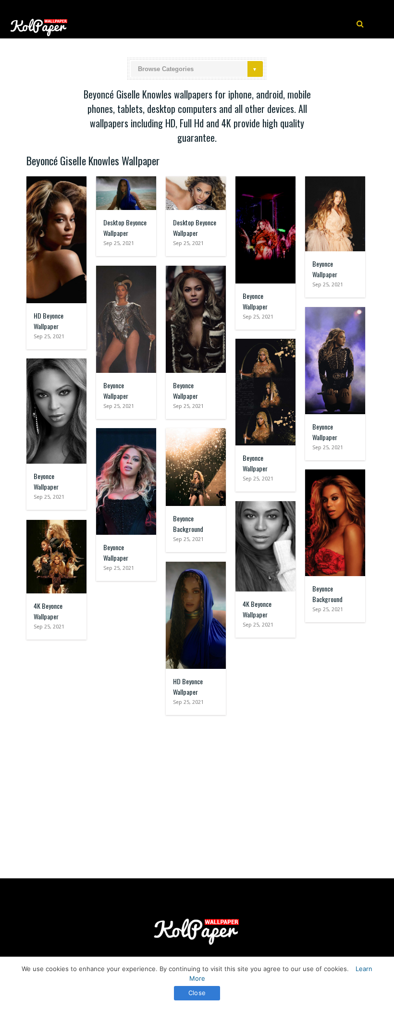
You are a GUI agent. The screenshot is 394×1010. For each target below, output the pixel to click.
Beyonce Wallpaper (255, 301)
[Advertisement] (197, 792)
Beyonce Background (188, 523)
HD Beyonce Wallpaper (48, 320)
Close (197, 993)
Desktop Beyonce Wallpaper (125, 227)
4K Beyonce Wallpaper (257, 609)
